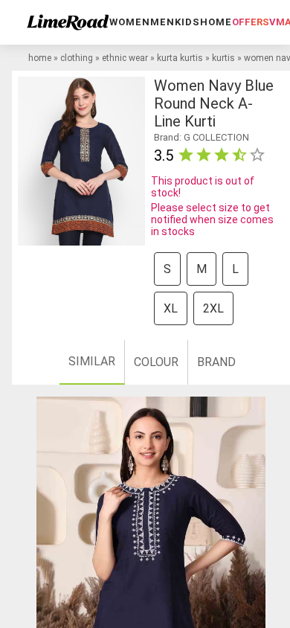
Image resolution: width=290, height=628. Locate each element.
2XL (213, 308)
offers (250, 22)
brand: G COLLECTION (201, 137)
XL (171, 308)
